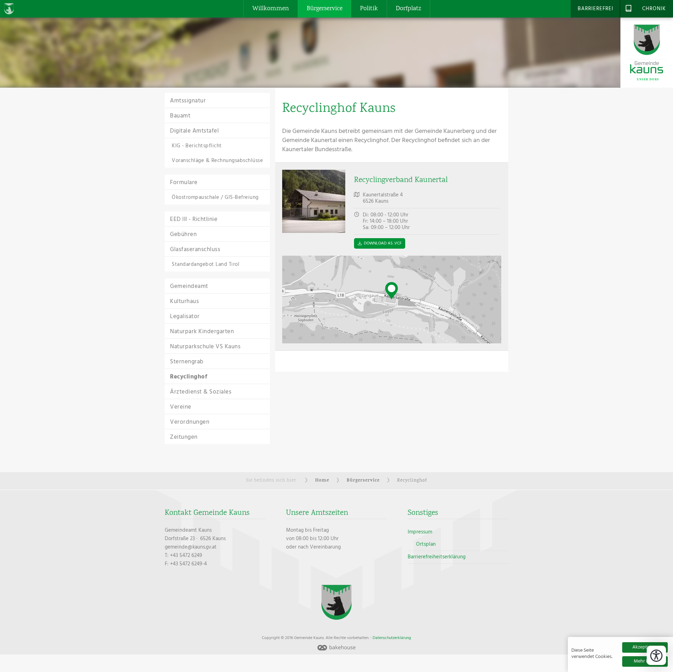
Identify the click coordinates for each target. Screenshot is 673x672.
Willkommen (270, 8)
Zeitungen (184, 437)
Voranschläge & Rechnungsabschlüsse (217, 160)
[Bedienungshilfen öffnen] (656, 655)
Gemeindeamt (189, 286)
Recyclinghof (188, 377)
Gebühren (183, 234)
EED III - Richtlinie (193, 219)
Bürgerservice (324, 8)
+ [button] (287, 260)
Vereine (180, 407)
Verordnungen (189, 422)
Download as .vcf (383, 243)
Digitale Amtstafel (194, 131)
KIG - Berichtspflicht (197, 146)
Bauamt (180, 116)
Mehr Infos (645, 661)
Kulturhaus (184, 301)
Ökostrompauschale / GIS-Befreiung (215, 197)
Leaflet (493, 340)
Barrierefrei (595, 9)
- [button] (287, 272)
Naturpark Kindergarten (202, 331)
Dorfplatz (408, 8)
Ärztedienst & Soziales (200, 392)
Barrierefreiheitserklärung (436, 557)
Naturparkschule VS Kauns (205, 346)
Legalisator (185, 316)
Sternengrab (187, 362)
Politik (369, 8)
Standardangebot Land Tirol (205, 264)
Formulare (184, 182)
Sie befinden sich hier (271, 480)
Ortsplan (426, 544)
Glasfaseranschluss (195, 249)
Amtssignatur (188, 101)
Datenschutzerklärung (392, 637)
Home (322, 480)
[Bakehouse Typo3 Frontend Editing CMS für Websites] (336, 648)
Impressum (420, 532)
